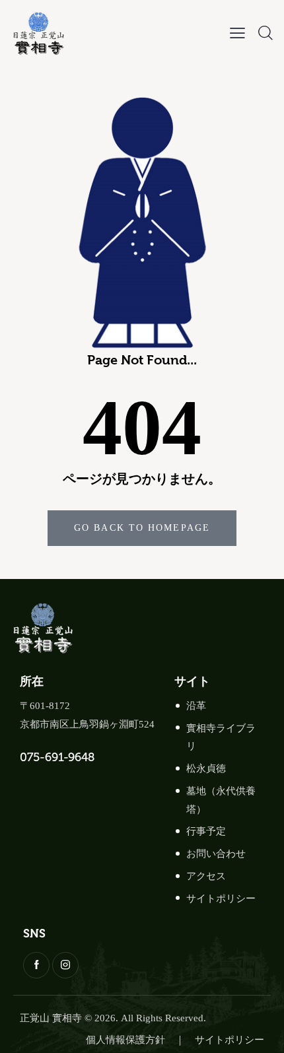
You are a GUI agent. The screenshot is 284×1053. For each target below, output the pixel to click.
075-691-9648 (57, 757)
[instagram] (65, 965)
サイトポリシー (221, 898)
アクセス (206, 876)
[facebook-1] (36, 965)
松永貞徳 (206, 768)
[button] (237, 32)
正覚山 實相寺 (51, 1018)
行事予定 (206, 831)
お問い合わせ (216, 853)
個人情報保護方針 (125, 1040)
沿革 (196, 705)
